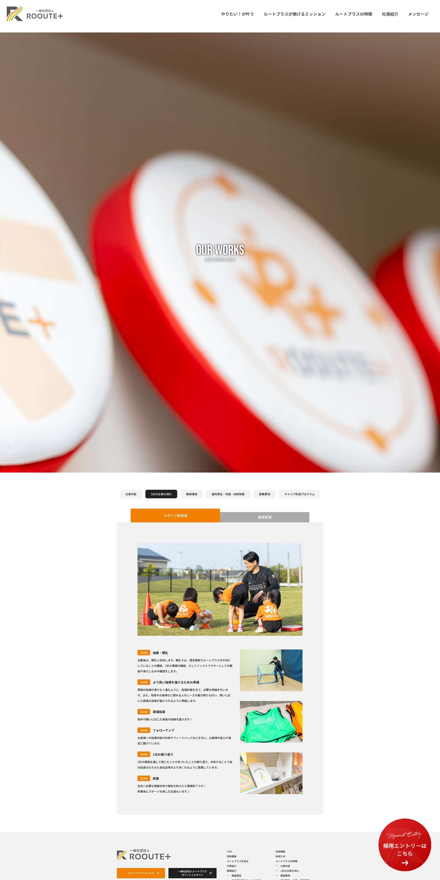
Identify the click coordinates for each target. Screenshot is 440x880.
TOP (229, 851)
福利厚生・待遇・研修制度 (228, 494)
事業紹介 (231, 870)
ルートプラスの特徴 (353, 14)
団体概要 (231, 856)
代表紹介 (231, 866)
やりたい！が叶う (237, 14)
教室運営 (236, 875)
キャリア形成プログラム (299, 494)
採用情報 (280, 851)
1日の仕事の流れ (289, 870)
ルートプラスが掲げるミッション (295, 14)
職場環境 (191, 494)
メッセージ (418, 14)
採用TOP (281, 856)
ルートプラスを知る (238, 861)
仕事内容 (130, 494)
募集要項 (264, 494)
